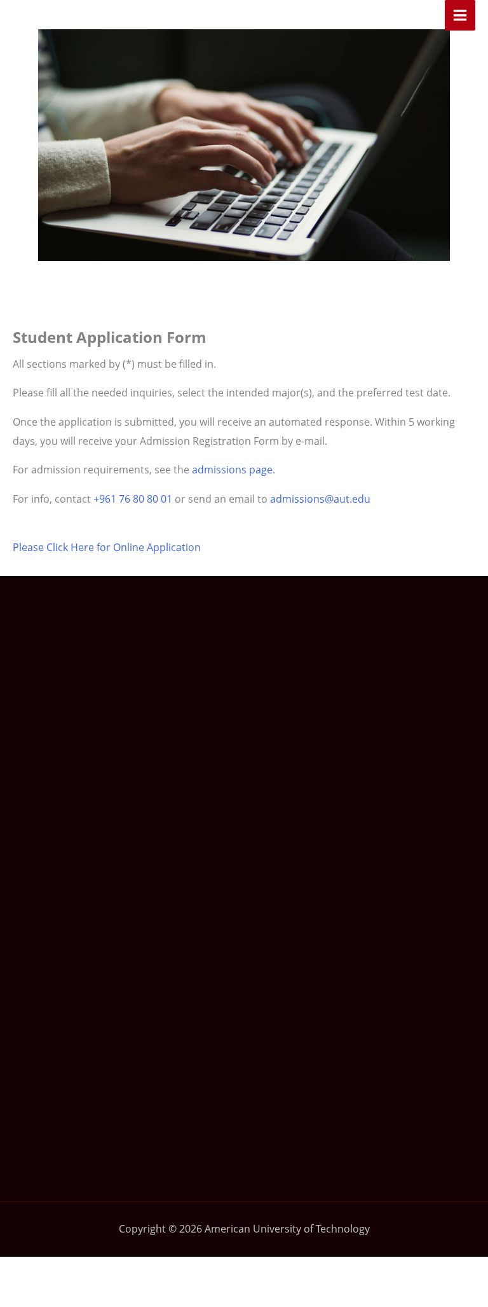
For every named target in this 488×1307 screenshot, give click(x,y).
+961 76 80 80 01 (132, 499)
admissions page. (233, 470)
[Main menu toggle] (460, 15)
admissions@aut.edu (320, 499)
